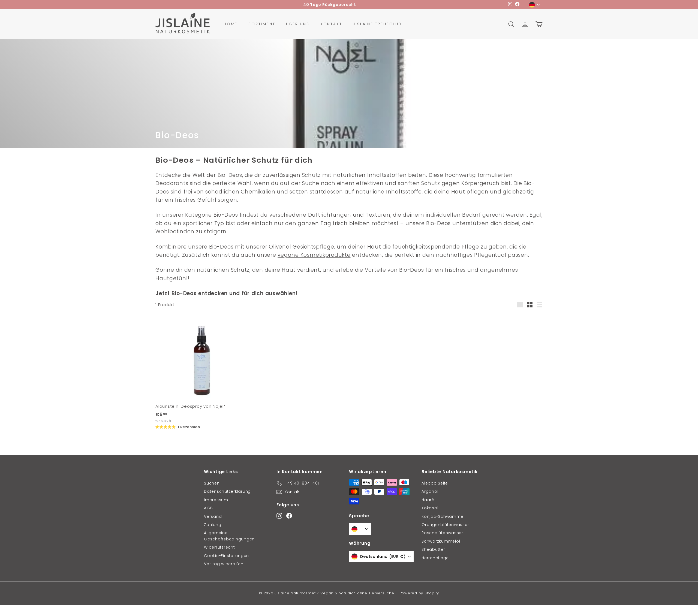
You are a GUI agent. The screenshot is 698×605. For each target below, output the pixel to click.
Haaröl (429, 500)
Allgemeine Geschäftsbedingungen (229, 536)
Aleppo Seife (435, 483)
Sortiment (261, 24)
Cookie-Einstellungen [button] (226, 555)
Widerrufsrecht (219, 547)
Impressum (216, 500)
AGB (208, 508)
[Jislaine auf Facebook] (289, 515)
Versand (213, 516)
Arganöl (430, 491)
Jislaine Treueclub (377, 24)
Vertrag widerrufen (223, 564)
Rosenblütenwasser (442, 533)
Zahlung (212, 524)
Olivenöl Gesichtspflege (301, 246)
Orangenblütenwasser (445, 524)
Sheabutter (433, 549)
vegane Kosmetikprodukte (314, 255)
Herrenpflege (435, 558)
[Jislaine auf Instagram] (279, 515)
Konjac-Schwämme (442, 516)
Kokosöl (430, 508)
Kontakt (331, 24)
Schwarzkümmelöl (441, 541)
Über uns (297, 24)
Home (230, 24)
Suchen (212, 483)
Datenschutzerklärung (227, 491)
